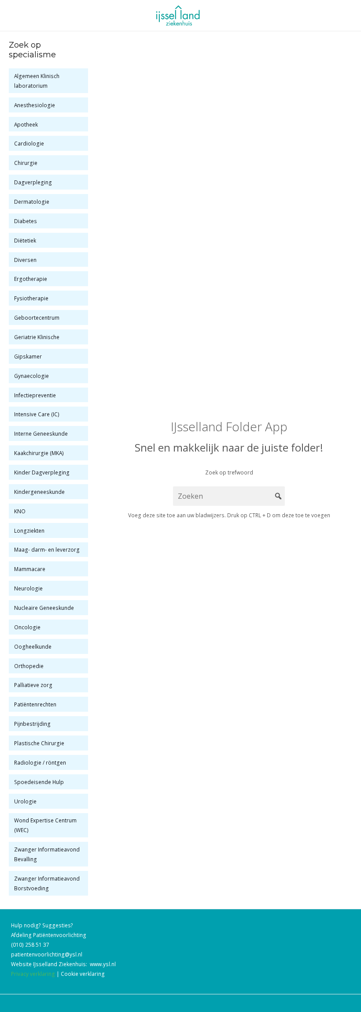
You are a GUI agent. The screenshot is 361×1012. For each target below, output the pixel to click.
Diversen (25, 259)
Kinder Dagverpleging (42, 472)
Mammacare (29, 568)
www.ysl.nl (103, 963)
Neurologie (28, 588)
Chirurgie (25, 162)
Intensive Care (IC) (36, 414)
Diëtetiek (25, 240)
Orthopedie (29, 665)
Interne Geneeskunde (41, 433)
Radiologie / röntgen (40, 762)
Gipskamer (28, 356)
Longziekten (29, 530)
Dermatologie (31, 201)
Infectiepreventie (35, 395)
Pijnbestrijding (32, 723)
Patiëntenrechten (35, 704)
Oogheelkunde (33, 646)
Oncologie (27, 627)
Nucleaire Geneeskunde (44, 607)
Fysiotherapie (31, 298)
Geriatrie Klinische (36, 336)
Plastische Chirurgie (39, 743)
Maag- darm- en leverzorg (47, 549)
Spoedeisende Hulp (39, 781)
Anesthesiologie (34, 104)
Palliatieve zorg (33, 684)
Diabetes (25, 220)
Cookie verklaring (83, 973)
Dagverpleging (33, 182)
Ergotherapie (30, 278)
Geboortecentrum (36, 317)
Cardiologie (29, 143)
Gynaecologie (31, 375)
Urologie (25, 801)
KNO (20, 511)
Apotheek (26, 124)
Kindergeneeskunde (39, 491)
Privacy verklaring (33, 973)
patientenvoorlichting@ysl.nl (46, 954)
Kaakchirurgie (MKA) (39, 452)
